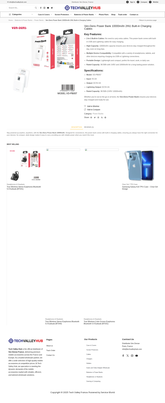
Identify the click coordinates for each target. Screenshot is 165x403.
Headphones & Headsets (16, 184)
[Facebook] (41, 8)
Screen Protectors (92, 350)
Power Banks (39, 20)
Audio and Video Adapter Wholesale (98, 368)
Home (11, 20)
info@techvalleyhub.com (18, 2)
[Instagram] (44, 8)
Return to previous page (148, 20)
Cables (88, 354)
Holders (88, 363)
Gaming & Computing (93, 381)
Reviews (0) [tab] (89, 127)
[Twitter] (127, 355)
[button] (130, 2)
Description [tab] (76, 127)
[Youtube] (48, 8)
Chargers (89, 359)
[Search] (36, 8)
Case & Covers (91, 345)
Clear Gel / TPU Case (130, 184)
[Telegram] (52, 8)
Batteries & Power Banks (23, 20)
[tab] (76, 127)
